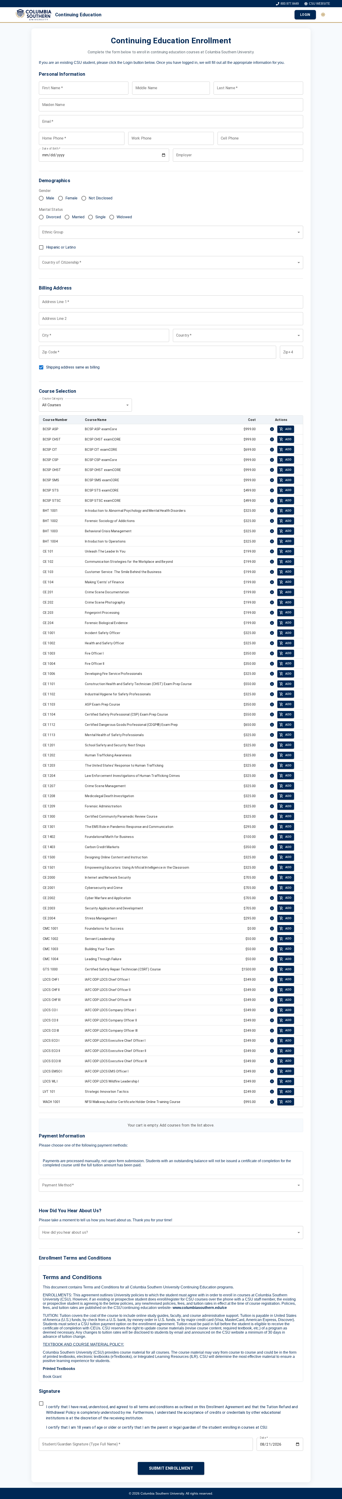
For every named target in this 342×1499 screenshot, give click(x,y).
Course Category (52, 398)
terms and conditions (156, 1407)
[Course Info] (271, 429)
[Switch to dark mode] (323, 14)
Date (264, 1437)
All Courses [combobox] (51, 405)
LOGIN (305, 15)
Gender (45, 190)
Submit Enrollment (171, 1468)
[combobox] (171, 232)
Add (288, 429)
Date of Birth (51, 148)
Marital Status (51, 209)
